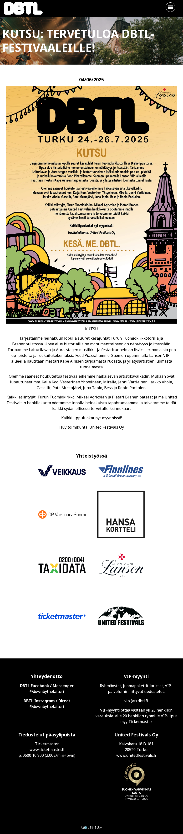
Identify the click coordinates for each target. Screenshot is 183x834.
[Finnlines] (121, 472)
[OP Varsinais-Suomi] (62, 515)
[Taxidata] (62, 566)
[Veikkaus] (62, 472)
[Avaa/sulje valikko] (170, 7)
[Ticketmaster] (62, 616)
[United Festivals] (121, 616)
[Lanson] (121, 566)
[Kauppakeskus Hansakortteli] (121, 515)
